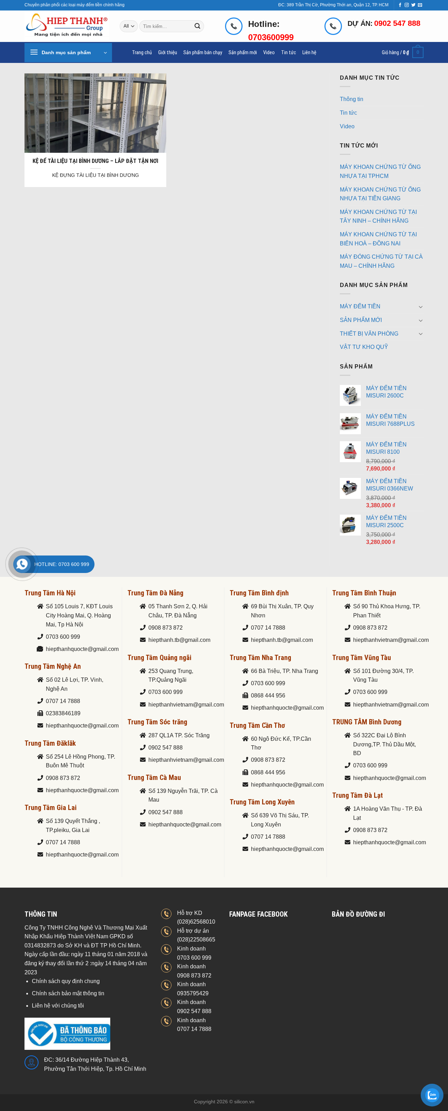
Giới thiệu (167, 53)
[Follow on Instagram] (407, 5)
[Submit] (198, 26)
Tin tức (288, 53)
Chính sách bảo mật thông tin (68, 993)
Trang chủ (142, 53)
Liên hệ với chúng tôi (58, 1006)
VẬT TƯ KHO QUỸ (364, 347)
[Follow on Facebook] (400, 5)
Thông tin (351, 99)
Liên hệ (309, 53)
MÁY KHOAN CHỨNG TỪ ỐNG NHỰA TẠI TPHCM (380, 171)
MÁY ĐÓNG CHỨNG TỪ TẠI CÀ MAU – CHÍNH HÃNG (381, 261)
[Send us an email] (420, 5)
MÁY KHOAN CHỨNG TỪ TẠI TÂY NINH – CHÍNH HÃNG (378, 216)
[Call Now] (22, 564)
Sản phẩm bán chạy (202, 53)
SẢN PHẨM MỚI (361, 320)
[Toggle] (421, 306)
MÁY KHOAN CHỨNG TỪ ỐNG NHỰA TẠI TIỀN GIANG (380, 194)
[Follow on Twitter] (413, 5)
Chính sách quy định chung (66, 981)
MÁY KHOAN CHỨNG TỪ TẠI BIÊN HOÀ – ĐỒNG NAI (378, 238)
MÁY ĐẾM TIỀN (360, 306)
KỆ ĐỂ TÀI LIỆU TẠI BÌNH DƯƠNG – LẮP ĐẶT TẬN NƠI (95, 161)
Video (269, 53)
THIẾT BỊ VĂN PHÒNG (369, 334)
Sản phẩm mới (243, 53)
